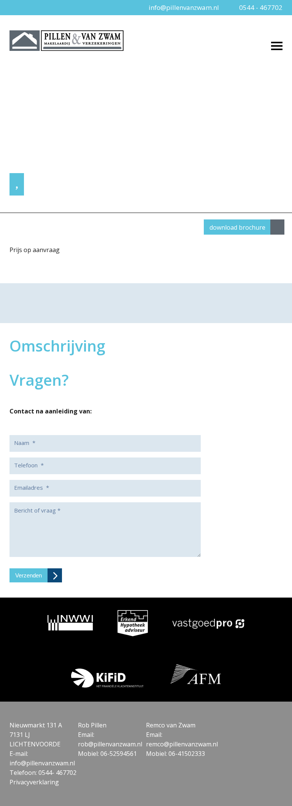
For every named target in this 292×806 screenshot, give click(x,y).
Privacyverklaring (34, 782)
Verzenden (28, 575)
